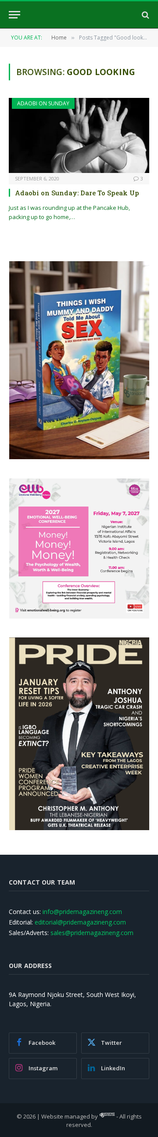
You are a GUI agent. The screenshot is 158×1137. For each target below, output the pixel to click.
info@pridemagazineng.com (82, 911)
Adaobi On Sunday (43, 103)
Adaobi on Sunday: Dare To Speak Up (77, 192)
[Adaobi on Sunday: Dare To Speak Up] (79, 135)
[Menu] (14, 15)
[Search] (144, 15)
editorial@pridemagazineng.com (80, 922)
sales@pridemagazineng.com (91, 932)
